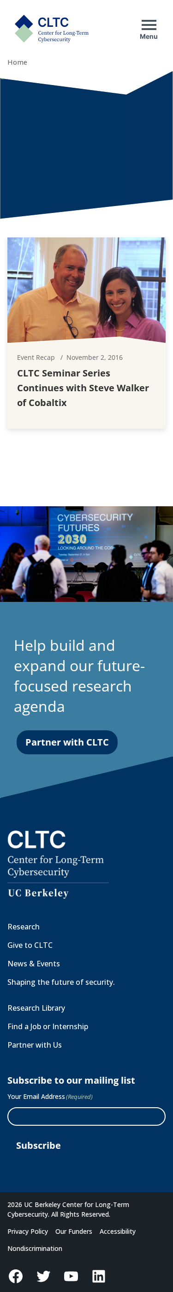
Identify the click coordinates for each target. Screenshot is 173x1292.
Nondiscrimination (34, 1248)
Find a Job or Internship (47, 1026)
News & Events (33, 963)
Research (23, 927)
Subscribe (38, 1145)
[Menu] (149, 25)
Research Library (36, 1008)
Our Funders (73, 1231)
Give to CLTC (30, 945)
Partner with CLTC (67, 742)
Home (17, 62)
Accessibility (118, 1231)
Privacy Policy (27, 1231)
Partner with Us (34, 1045)
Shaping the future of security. (61, 982)
